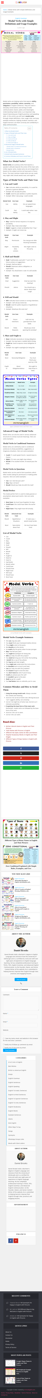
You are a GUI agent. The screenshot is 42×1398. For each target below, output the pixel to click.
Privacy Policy (9, 1344)
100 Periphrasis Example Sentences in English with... (23, 1371)
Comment (6, 995)
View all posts (21, 979)
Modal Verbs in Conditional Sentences (16, 146)
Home (5, 10)
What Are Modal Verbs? (12, 131)
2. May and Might (11, 137)
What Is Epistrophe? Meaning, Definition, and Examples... (21, 900)
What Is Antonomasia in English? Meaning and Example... (21, 926)
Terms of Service (10, 1347)
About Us (8, 1332)
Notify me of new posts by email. (15, 1048)
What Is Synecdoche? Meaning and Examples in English (22, 909)
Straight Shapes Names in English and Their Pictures (23, 1363)
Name (5, 1013)
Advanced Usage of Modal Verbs (14, 144)
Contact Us (9, 1335)
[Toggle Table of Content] (28, 128)
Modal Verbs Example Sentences (14, 154)
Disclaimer (8, 1338)
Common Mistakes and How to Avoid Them (18, 156)
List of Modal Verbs (10, 152)
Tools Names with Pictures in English (18, 730)
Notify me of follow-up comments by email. (19, 1044)
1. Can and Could (11, 135)
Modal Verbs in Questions (13, 148)
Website (5, 1030)
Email (5, 1022)
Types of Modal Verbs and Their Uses (16, 133)
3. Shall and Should (12, 139)
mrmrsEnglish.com (29, 1390)
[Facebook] (10, 1240)
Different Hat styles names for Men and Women (21, 733)
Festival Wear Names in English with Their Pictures (23, 1380)
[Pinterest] (15, 1240)
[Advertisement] (21, 76)
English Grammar (21, 18)
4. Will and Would (11, 140)
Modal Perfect (10, 150)
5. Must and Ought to (12, 142)
